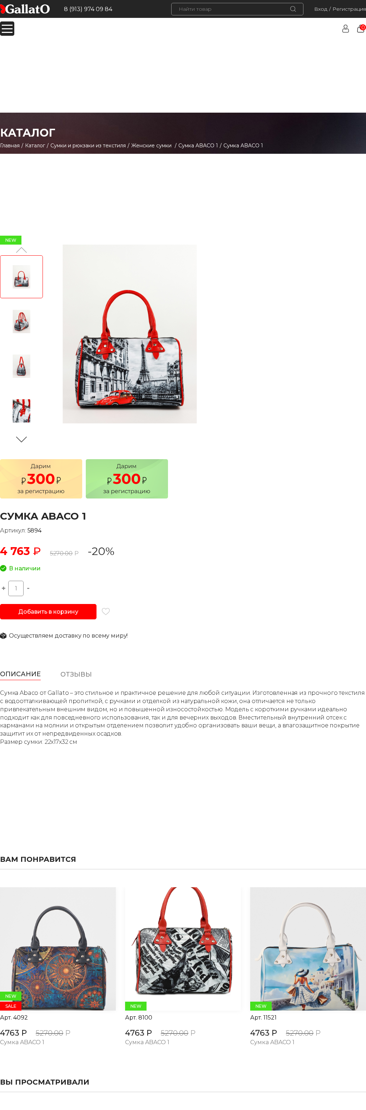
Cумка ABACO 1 (198, 145)
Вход (320, 9)
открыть (50, 949)
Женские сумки (152, 145)
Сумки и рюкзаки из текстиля (88, 145)
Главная (10, 145)
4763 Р (13, 1033)
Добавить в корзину (48, 611)
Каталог (35, 145)
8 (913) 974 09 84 (88, 9)
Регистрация (349, 9)
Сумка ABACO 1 (22, 1043)
